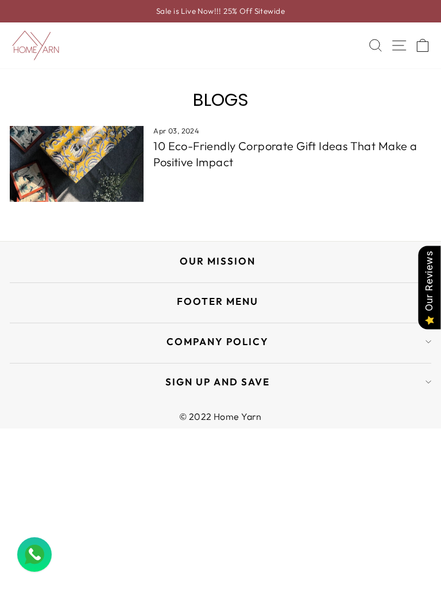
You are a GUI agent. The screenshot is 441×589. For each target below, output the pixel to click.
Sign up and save (217, 382)
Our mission (218, 261)
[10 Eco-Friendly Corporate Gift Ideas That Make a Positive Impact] (77, 163)
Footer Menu (217, 301)
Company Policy (218, 341)
